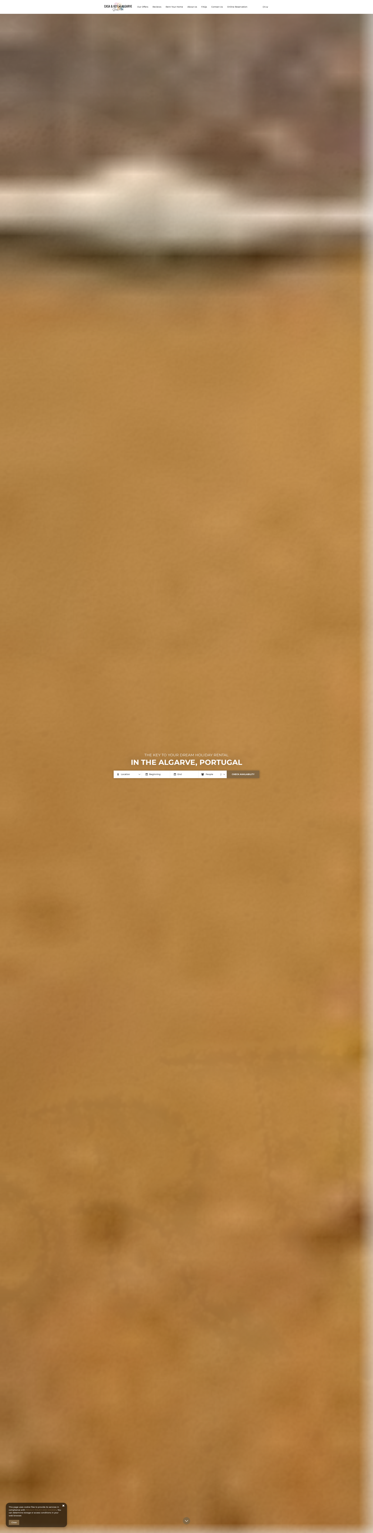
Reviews (157, 7)
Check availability (243, 774)
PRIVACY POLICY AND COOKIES (41, 1510)
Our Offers (142, 7)
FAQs (204, 7)
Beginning (155, 774)
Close (14, 1522)
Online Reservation (237, 7)
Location (125, 774)
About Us (192, 7)
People (209, 774)
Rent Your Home (174, 7)
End (179, 774)
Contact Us (217, 7)
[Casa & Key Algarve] (118, 7)
